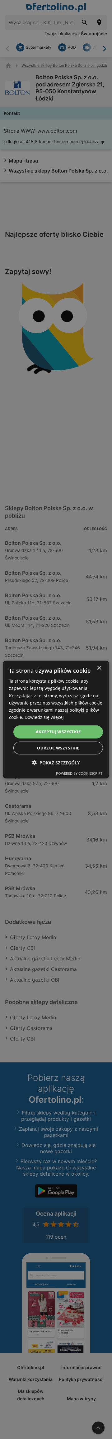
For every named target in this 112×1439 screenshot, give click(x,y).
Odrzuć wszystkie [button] (58, 747)
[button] (56, 762)
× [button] (99, 668)
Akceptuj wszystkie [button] (58, 731)
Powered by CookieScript (79, 773)
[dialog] (56, 719)
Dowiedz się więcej (44, 717)
